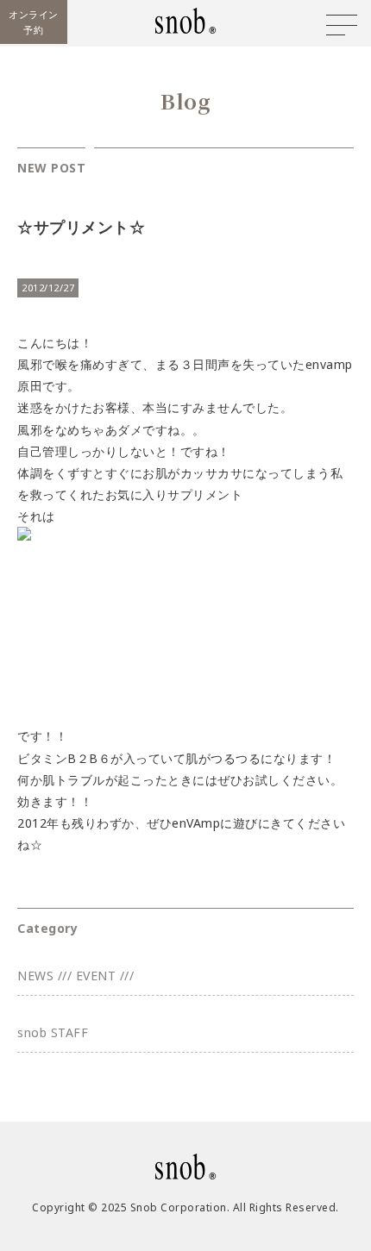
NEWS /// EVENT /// (75, 975)
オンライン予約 (34, 22)
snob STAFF (52, 1032)
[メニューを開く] (341, 25)
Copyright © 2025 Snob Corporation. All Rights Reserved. (185, 1207)
